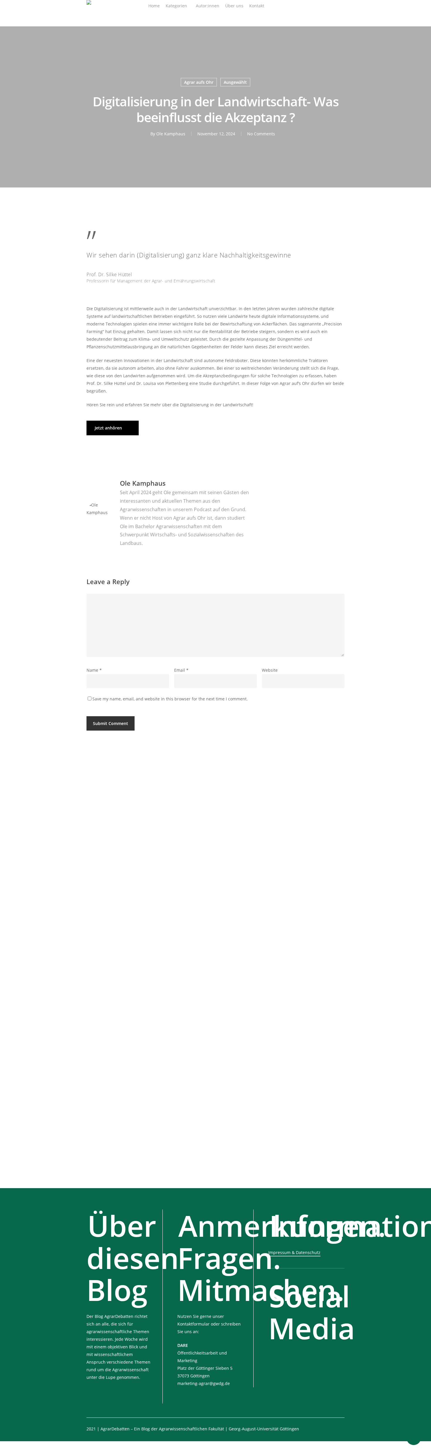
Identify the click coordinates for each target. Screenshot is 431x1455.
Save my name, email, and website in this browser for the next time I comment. (170, 699)
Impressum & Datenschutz (294, 1252)
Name (94, 670)
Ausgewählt (235, 82)
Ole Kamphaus (170, 134)
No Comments (261, 134)
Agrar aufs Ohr (198, 82)
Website (270, 670)
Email (181, 670)
